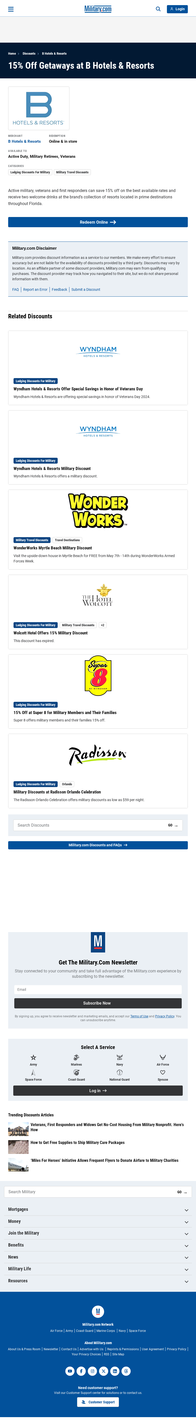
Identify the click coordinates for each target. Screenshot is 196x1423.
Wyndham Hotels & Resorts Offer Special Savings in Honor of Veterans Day (78, 388)
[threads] (126, 1371)
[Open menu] (11, 9)
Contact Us (69, 1349)
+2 (102, 625)
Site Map (118, 1354)
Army (69, 1331)
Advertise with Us (92, 1349)
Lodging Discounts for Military (30, 172)
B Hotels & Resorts (54, 53)
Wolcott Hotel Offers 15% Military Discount (51, 632)
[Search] (158, 9)
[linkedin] (114, 1371)
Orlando (67, 784)
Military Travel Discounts (72, 172)
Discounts (29, 53)
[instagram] (92, 1371)
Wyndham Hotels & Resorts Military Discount (52, 468)
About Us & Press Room (24, 1349)
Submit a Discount (85, 289)
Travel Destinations (67, 540)
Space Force (137, 1331)
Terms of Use (139, 1016)
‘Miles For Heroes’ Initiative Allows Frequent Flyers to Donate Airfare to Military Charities (104, 1160)
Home (12, 53)
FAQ (15, 289)
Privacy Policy (164, 1016)
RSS (106, 1354)
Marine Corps (106, 1331)
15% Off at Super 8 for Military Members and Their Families (65, 712)
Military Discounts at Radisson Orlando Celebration (57, 791)
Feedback (59, 289)
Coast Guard (84, 1331)
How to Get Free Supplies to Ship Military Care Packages (78, 1142)
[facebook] (81, 1371)
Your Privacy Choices (86, 1354)
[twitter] (103, 1371)
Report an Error (35, 289)
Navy (122, 1331)
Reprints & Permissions (123, 1349)
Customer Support (102, 1402)
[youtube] (70, 1371)
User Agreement (153, 1349)
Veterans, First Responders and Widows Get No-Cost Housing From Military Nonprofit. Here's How (107, 1127)
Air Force (56, 1331)
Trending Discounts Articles (31, 1115)
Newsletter (51, 1349)
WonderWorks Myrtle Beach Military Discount (53, 547)
